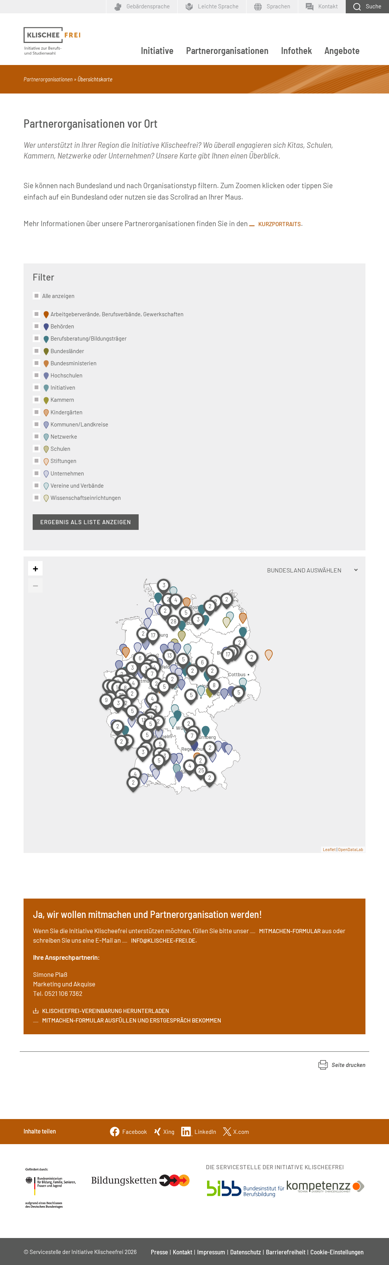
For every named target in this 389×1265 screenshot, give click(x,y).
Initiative (157, 50)
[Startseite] (52, 41)
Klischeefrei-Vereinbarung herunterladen (105, 1010)
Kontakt (182, 1251)
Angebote (342, 50)
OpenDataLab (350, 849)
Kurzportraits (279, 223)
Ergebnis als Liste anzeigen (85, 521)
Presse (159, 1251)
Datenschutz (245, 1251)
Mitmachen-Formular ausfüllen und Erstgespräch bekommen (131, 1020)
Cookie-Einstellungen (337, 1251)
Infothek (296, 50)
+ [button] (35, 568)
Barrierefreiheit (285, 1251)
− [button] (35, 585)
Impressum (211, 1251)
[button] (341, 1065)
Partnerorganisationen (227, 50)
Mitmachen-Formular (290, 930)
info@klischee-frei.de (163, 940)
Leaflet (329, 849)
